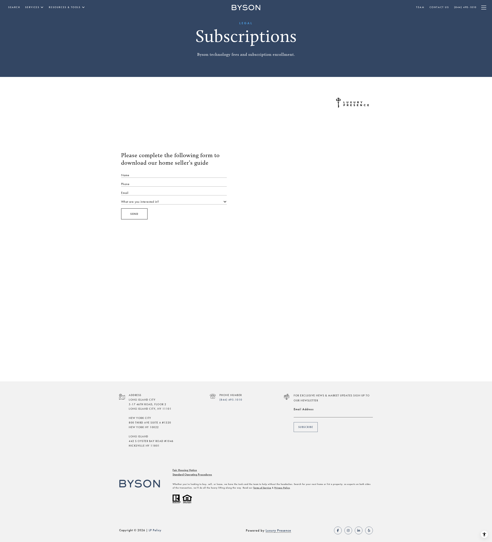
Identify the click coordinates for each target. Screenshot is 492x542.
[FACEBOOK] (338, 530)
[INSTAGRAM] (348, 530)
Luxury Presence (278, 530)
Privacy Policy (282, 487)
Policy (157, 530)
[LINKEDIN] (358, 530)
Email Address (304, 409)
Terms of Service (262, 487)
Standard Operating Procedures (192, 474)
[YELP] (369, 530)
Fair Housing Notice (185, 470)
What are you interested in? (140, 202)
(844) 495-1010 (230, 399)
